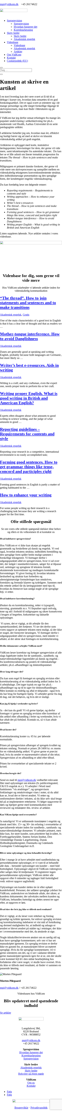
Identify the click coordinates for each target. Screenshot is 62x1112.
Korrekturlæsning (23, 29)
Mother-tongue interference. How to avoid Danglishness (30, 336)
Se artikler (5, 1012)
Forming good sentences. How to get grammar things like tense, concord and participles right (28, 467)
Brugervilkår (21, 1107)
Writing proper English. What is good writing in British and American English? (28, 398)
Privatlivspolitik (39, 1107)
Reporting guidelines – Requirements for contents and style (27, 434)
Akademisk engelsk (24, 39)
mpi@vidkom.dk (9, 4)
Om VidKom (14, 54)
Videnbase (12, 42)
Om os (31, 1082)
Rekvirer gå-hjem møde (31, 1073)
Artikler (18, 51)
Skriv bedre (13, 32)
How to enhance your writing (25, 495)
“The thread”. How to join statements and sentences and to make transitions (28, 303)
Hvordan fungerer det (25, 26)
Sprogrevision (14, 20)
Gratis (26, 314)
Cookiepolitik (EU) (17, 60)
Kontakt (11, 57)
